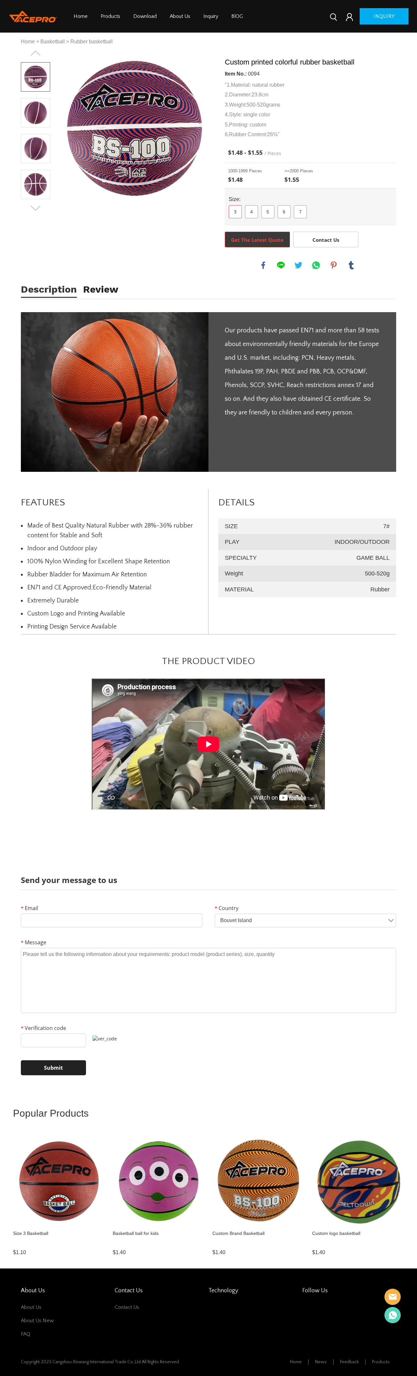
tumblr (351, 265)
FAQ (25, 1334)
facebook (263, 265)
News (321, 1362)
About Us (180, 16)
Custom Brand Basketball (238, 1233)
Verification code (43, 1028)
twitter (298, 265)
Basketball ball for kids (136, 1233)
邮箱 (392, 1297)
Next (35, 208)
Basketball (52, 41)
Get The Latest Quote (257, 240)
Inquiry (210, 16)
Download (145, 16)
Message (33, 942)
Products (110, 16)
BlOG (237, 16)
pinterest (333, 265)
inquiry (384, 16)
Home (81, 16)
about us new (37, 1321)
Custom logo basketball (336, 1233)
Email (29, 908)
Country (226, 908)
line (281, 265)
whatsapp (316, 265)
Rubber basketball (91, 41)
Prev (35, 53)
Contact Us (325, 240)
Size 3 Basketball (30, 1233)
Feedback (349, 1362)
